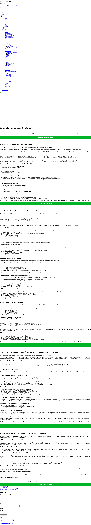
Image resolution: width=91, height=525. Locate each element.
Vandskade (7, 83)
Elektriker (7, 42)
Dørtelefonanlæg (8, 39)
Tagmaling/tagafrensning (12, 76)
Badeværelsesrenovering (10, 34)
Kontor (3, 27)
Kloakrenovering (10, 53)
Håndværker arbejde (9, 60)
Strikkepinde (12, 9)
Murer (6, 67)
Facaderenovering (8, 45)
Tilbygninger (7, 77)
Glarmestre (7, 57)
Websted (1, 510)
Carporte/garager (8, 38)
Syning (16, 9)
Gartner (6, 56)
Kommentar (2, 503)
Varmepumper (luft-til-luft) (12, 85)
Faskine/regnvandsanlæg (12, 52)
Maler (6, 66)
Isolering (6, 62)
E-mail (1, 508)
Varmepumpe (7, 84)
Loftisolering (9, 64)
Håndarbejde (4, 88)
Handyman (9, 61)
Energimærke (7, 44)
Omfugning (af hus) (11, 54)
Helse (3, 15)
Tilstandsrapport (8, 79)
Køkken (6, 25)
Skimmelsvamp (8, 72)
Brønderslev (4, 487)
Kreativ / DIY (5, 90)
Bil (5, 23)
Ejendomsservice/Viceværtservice (11, 41)
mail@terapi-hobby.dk (8, 523)
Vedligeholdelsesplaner (9, 86)
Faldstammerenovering (11, 49)
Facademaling (10, 46)
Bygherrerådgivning (9, 37)
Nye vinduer (7, 70)
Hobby (3, 16)
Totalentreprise (8, 80)
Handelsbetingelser (8, 5)
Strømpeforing (8, 74)
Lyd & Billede (8, 20)
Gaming (6, 19)
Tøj (3, 28)
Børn (3, 14)
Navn (1, 505)
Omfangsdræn (8, 51)
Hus (3, 22)
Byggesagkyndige (8, 36)
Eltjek (8, 43)
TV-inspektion (8, 81)
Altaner (6, 32)
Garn (8, 9)
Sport (6, 17)
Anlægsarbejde (8, 33)
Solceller (6, 73)
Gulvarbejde (7, 58)
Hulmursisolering (10, 63)
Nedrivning (7, 68)
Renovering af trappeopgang (10, 71)
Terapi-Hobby (12, 130)
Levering (2, 5)
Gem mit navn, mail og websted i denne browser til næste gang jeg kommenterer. (17, 512)
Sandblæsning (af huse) (12, 47)
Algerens (6, 30)
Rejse (6, 18)
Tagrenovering (8, 75)
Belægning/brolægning (9, 35)
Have (6, 24)
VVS (6, 48)
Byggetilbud (4, 29)
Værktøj (6, 26)
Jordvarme (7, 65)
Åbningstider (14, 5)
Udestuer (6, 82)
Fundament (7, 55)
